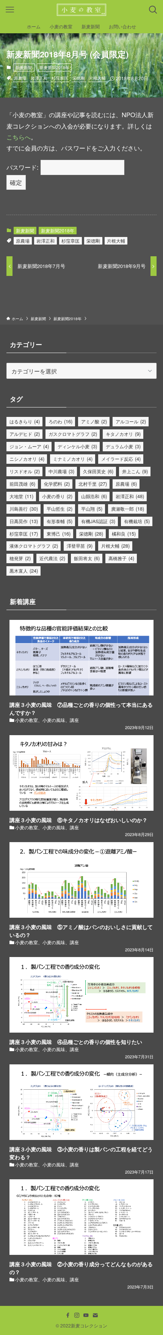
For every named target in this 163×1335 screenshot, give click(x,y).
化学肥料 (57, 483)
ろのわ (60, 421)
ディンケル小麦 (77, 446)
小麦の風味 (53, 720)
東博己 (59, 533)
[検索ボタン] (153, 10)
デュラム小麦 (123, 446)
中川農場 (61, 471)
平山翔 (91, 508)
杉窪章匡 (60, 78)
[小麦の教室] (81, 10)
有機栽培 (137, 521)
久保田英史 (98, 471)
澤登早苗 (79, 545)
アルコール (131, 421)
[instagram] (77, 1315)
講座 (74, 720)
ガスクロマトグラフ (73, 433)
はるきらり (24, 421)
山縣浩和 (94, 496)
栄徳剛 (78, 78)
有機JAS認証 (98, 521)
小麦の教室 (26, 720)
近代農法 (52, 558)
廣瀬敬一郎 (127, 508)
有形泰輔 (59, 521)
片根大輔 (97, 78)
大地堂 (21, 496)
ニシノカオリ (26, 458)
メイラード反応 (121, 458)
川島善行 (23, 508)
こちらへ (18, 136)
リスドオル (24, 471)
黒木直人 (23, 570)
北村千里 (92, 483)
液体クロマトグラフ (33, 545)
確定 (16, 182)
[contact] (95, 1315)
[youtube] (86, 1315)
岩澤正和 (39, 78)
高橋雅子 (121, 558)
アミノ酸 (94, 421)
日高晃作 (23, 521)
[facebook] (67, 1315)
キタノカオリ (123, 433)
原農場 (20, 78)
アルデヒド (24, 433)
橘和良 (124, 533)
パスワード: (23, 167)
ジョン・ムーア (29, 446)
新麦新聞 (24, 67)
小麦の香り (57, 496)
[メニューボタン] (10, 10)
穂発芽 (20, 558)
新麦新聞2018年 (54, 67)
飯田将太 (87, 558)
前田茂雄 (22, 483)
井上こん (135, 471)
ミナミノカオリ (72, 458)
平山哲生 (59, 508)
